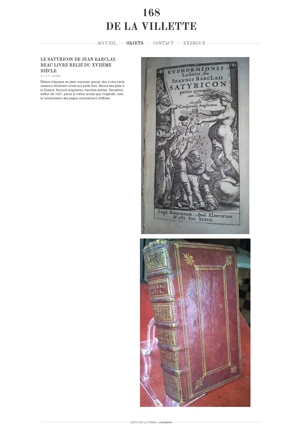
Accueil (107, 43)
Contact (163, 43)
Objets (134, 43)
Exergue (194, 43)
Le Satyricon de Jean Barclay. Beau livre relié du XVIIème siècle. (78, 65)
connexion (165, 422)
